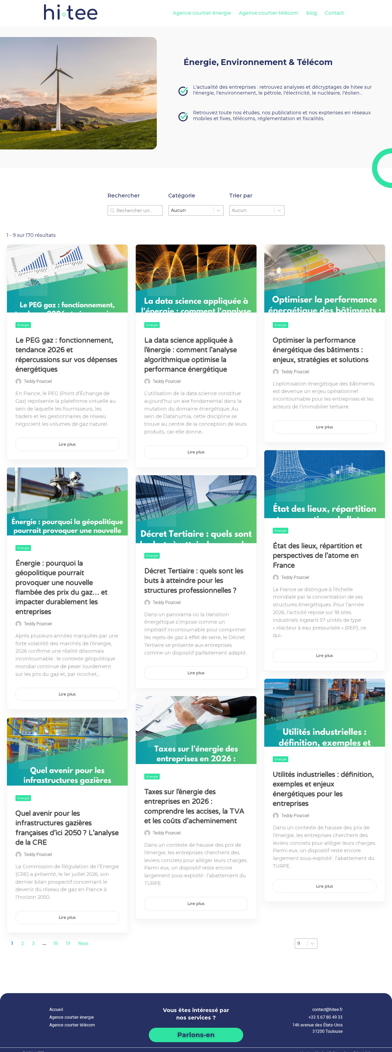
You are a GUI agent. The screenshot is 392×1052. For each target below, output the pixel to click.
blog (311, 13)
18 (55, 943)
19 (68, 943)
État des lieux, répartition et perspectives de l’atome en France (317, 556)
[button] (196, 1035)
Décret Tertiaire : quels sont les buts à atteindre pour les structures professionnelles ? (193, 581)
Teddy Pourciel (38, 381)
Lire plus (67, 444)
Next (83, 943)
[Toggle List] (279, 210)
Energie (23, 325)
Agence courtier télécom (268, 13)
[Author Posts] (18, 381)
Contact (334, 13)
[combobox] (252, 210)
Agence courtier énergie (202, 13)
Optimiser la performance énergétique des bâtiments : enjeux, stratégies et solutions (321, 350)
